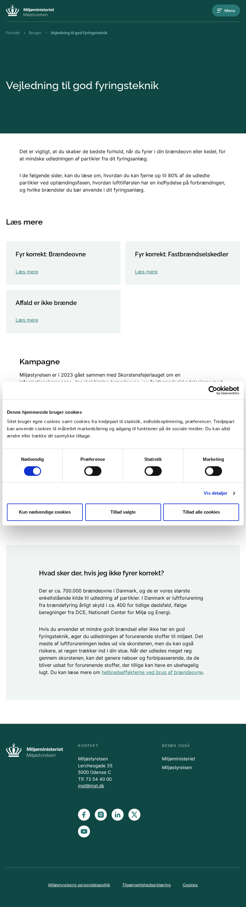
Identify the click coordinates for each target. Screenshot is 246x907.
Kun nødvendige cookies (45, 512)
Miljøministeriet (178, 759)
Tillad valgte (123, 512)
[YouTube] (84, 831)
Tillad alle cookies (201, 512)
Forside (13, 32)
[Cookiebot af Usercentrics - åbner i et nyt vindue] (213, 390)
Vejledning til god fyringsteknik (78, 32)
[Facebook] (84, 815)
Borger (35, 32)
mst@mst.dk (91, 786)
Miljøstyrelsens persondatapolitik (79, 884)
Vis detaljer (215, 493)
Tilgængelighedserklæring (146, 884)
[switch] (92, 471)
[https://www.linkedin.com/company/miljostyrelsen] (118, 815)
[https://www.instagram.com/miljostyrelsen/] (101, 815)
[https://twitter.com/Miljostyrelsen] (134, 815)
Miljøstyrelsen (177, 767)
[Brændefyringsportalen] (30, 10)
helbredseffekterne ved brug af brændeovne (152, 672)
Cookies (190, 884)
